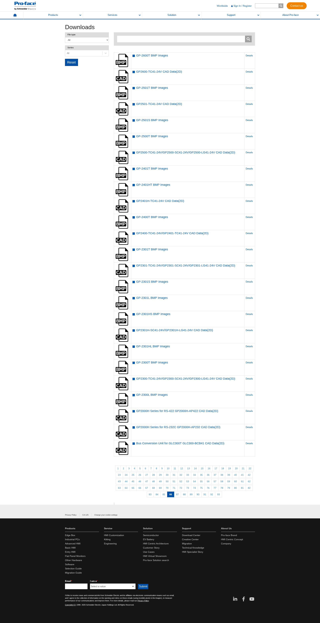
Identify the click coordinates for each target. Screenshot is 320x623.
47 (146, 481)
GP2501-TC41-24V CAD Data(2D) (159, 104)
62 (249, 481)
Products (53, 15)
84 (157, 494)
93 (218, 494)
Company (226, 543)
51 (174, 481)
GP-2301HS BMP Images (153, 314)
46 (139, 481)
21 (243, 468)
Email (68, 581)
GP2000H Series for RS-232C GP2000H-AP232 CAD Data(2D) (178, 427)
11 (175, 468)
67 (146, 488)
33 (187, 475)
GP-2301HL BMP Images (153, 346)
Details (249, 55)
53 (187, 481)
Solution (172, 15)
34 (194, 475)
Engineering (110, 543)
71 (174, 488)
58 (221, 481)
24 (126, 475)
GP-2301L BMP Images (152, 298)
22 (250, 468)
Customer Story (151, 547)
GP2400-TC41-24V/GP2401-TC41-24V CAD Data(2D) (172, 233)
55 (201, 481)
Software (69, 564)
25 (133, 475)
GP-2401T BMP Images (152, 168)
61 (242, 481)
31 (174, 475)
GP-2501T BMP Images (152, 87)
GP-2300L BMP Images (152, 394)
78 (221, 488)
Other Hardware (73, 560)
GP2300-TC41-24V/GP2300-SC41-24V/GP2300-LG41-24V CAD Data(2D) (185, 378)
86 (170, 494)
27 (146, 475)
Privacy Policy (70, 515)
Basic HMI (70, 547)
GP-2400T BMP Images (152, 217)
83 (150, 494)
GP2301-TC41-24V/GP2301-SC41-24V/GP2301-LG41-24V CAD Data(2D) (185, 265)
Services (112, 15)
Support (231, 15)
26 (139, 475)
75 (201, 488)
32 (181, 475)
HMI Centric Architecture (156, 543)
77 (215, 488)
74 (194, 488)
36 (208, 475)
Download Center (191, 535)
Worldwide (222, 5)
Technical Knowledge (193, 547)
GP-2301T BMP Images (152, 249)
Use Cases (148, 552)
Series (71, 47)
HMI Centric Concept (232, 539)
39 (228, 475)
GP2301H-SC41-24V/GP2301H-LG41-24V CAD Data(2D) (174, 330)
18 (222, 468)
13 (188, 468)
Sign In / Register (243, 5)
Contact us (296, 5)
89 (191, 494)
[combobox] (67, 53)
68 (153, 488)
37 (215, 475)
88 (184, 494)
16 (209, 468)
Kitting (107, 539)
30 (167, 475)
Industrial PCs (72, 539)
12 (181, 468)
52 (181, 481)
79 (228, 488)
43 (119, 481)
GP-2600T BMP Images (152, 55)
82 (249, 488)
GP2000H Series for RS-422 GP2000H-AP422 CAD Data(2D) (177, 411)
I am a (94, 581)
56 (208, 481)
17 (215, 468)
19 (229, 468)
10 (168, 468)
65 (133, 488)
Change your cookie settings (106, 515)
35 (201, 475)
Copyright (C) (70, 605)
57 (215, 481)
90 (198, 494)
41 (242, 475)
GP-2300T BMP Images (152, 362)
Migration (187, 543)
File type (72, 34)
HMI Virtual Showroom (155, 556)
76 (208, 488)
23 (119, 475)
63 (119, 488)
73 (187, 488)
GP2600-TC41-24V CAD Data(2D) (159, 71)
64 (126, 488)
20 (236, 468)
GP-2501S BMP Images (152, 120)
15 (202, 468)
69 (160, 488)
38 (221, 475)
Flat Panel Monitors (75, 556)
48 (153, 481)
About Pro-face (290, 15)
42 (249, 475)
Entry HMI (70, 552)
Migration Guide (73, 572)
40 (235, 475)
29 (160, 475)
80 (235, 488)
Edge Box (70, 535)
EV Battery (148, 539)
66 (139, 488)
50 (167, 481)
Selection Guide (73, 568)
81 (242, 488)
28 (153, 475)
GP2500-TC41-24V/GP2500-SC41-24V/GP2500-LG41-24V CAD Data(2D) (185, 152)
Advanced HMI (72, 543)
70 (167, 488)
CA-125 (85, 515)
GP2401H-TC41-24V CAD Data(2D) (160, 201)
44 (126, 481)
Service (108, 528)
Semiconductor (151, 535)
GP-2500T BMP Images (152, 136)
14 (195, 468)
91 (205, 494)
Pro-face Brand (229, 535)
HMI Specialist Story (192, 552)
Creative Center (190, 539)
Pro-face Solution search (156, 560)
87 (177, 494)
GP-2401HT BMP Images (153, 184)
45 (133, 481)
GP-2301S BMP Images (152, 281)
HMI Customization (114, 535)
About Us (226, 528)
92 (211, 494)
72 (181, 488)
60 (235, 481)
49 (160, 481)
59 (228, 481)
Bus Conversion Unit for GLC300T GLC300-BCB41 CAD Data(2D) (180, 443)
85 (163, 494)
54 (194, 481)
